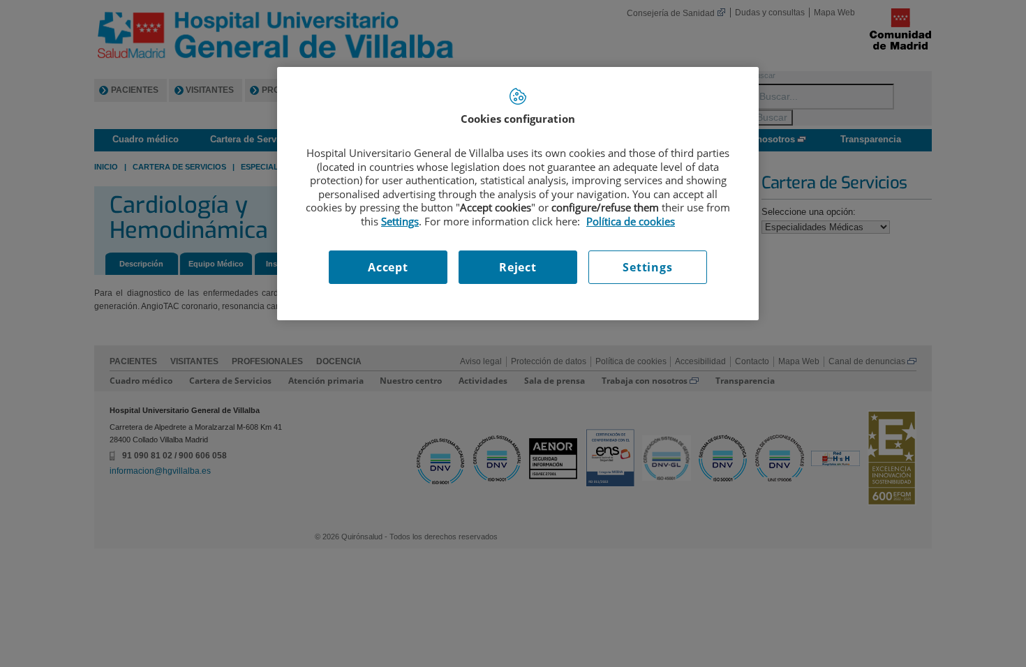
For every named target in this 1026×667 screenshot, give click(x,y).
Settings (647, 267)
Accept (388, 267)
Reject (518, 267)
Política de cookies (630, 221)
